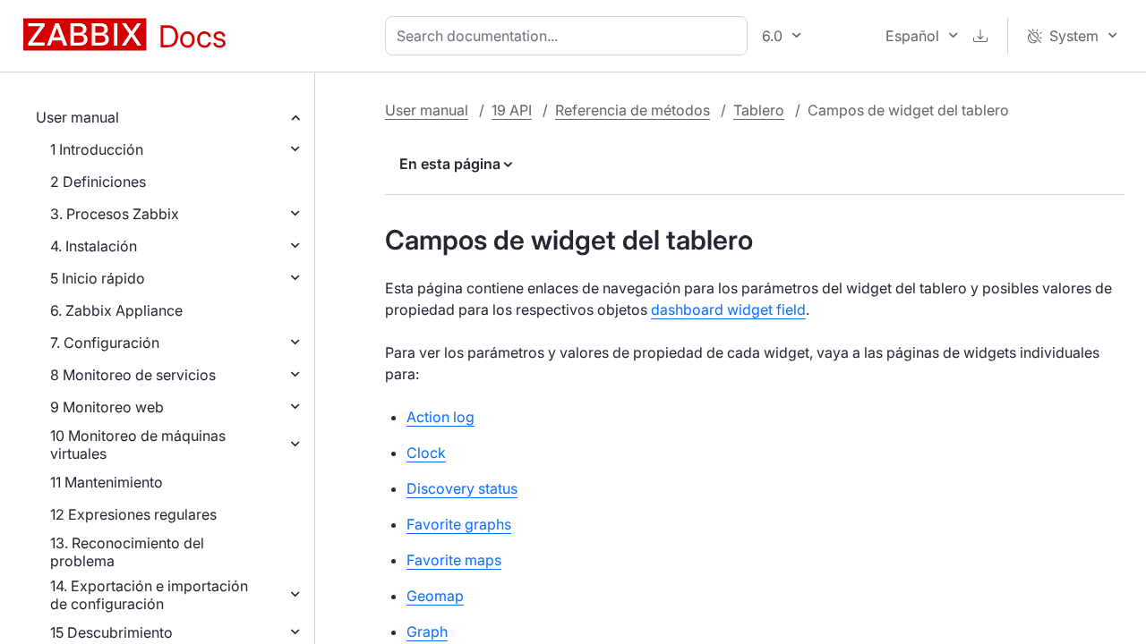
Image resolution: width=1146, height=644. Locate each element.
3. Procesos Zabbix (114, 214)
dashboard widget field (728, 309)
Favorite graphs (458, 524)
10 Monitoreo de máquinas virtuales (138, 444)
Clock (426, 453)
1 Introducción (96, 149)
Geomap (435, 596)
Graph (427, 631)
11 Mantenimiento (106, 482)
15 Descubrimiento (111, 632)
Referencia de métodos (632, 110)
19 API (512, 110)
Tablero (758, 110)
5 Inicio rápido (97, 278)
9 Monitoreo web (107, 407)
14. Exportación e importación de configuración (149, 595)
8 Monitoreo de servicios (133, 375)
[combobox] (570, 36)
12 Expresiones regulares (133, 514)
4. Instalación (93, 246)
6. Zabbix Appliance (116, 310)
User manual (77, 117)
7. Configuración (104, 343)
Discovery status (461, 488)
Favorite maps (453, 560)
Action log (440, 417)
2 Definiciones (98, 182)
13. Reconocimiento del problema (127, 552)
